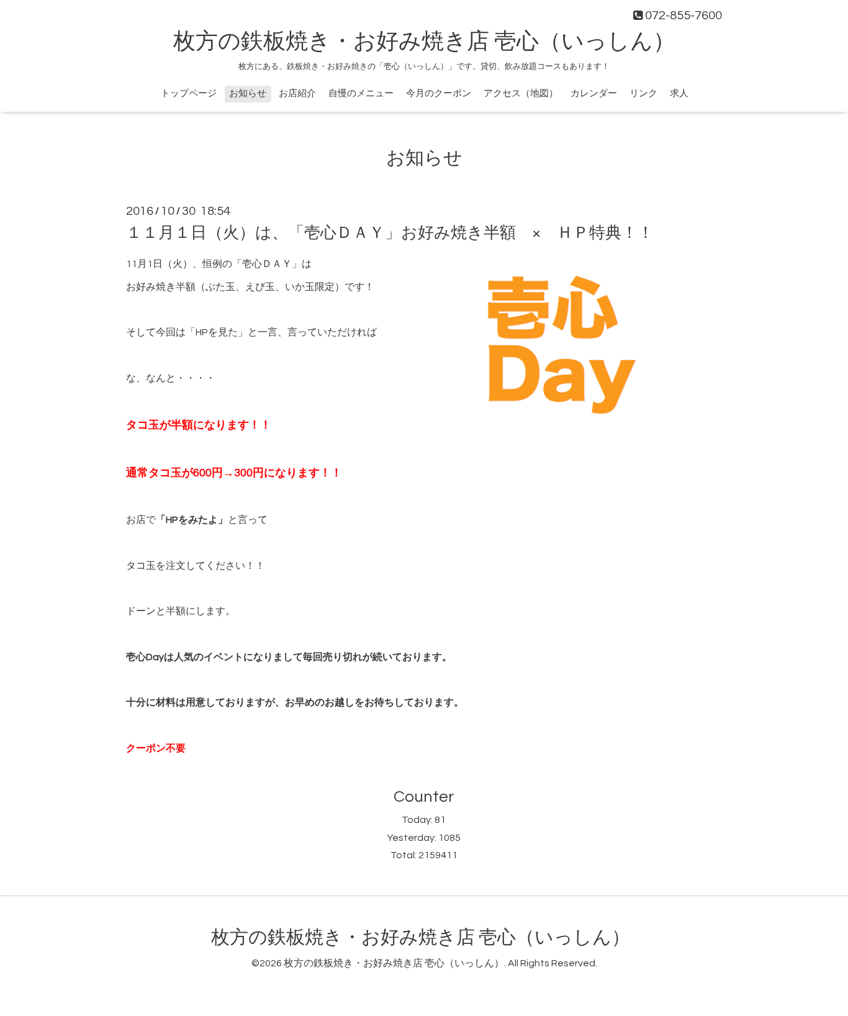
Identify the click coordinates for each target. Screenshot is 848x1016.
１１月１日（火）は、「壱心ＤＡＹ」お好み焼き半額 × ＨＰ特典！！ (390, 233)
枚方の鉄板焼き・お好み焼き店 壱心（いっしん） (424, 41)
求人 (679, 93)
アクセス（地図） (521, 93)
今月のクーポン (438, 93)
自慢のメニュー (361, 93)
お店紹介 (297, 93)
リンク (643, 93)
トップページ (189, 93)
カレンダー (594, 93)
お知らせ (247, 93)
